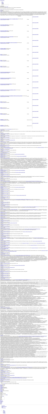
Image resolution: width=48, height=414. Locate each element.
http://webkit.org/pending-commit (4, 248)
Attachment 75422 (2, 187)
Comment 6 (1, 141)
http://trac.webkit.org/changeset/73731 (27, 231)
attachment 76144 (6, 231)
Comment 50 (1, 254)
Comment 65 (1, 366)
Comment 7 (1, 144)
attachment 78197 (4, 275)
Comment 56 (1, 272)
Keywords (1, 400)
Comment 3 (1, 135)
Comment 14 (1, 169)
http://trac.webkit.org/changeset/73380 (21, 195)
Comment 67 (1, 372)
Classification (1, 387)
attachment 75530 (4, 191)
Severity (1, 386)
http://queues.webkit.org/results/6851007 (20, 187)
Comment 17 (1, 175)
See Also (1, 402)
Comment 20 (1, 184)
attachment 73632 (6, 147)
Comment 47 (1, 247)
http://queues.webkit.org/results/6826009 (21, 156)
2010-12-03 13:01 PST (3, 49)
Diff (37, 16)
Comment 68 (1, 374)
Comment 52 (1, 264)
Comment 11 (1, 153)
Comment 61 (1, 335)
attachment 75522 (4, 189)
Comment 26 (1, 196)
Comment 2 (1, 133)
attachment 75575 (4, 193)
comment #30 (4, 209)
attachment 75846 (4, 204)
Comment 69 (1, 376)
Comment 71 (1, 381)
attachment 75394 (6, 158)
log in (4, 383)
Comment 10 (1, 151)
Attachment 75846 (2, 218)
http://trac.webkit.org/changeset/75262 (9, 375)
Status (1, 384)
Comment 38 (1, 226)
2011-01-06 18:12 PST (3, 108)
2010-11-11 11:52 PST (3, 19)
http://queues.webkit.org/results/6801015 (19, 154)
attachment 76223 (4, 233)
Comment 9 (1, 149)
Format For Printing (4, 406)
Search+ (3, 3)
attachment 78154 (4, 253)
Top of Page (3, 405)
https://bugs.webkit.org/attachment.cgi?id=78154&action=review (23, 255)
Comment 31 (1, 208)
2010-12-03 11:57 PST (3, 43)
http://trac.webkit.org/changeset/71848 (4, 145)
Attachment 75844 (2, 215)
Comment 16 (1, 173)
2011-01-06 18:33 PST (3, 120)
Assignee (1, 391)
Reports (4, 412)
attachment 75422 (4, 174)
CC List (1, 395)
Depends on (1, 401)
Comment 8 (1, 146)
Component (1, 390)
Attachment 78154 (2, 265)
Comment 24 (1, 192)
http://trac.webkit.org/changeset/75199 (9, 267)
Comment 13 (1, 157)
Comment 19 (1, 180)
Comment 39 (1, 228)
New (3, 410)
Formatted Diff (35, 16)
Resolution (1, 385)
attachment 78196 (4, 273)
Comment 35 (1, 220)
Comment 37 (1, 224)
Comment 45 (1, 242)
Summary (1, 9)
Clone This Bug (4, 407)
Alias (1, 403)
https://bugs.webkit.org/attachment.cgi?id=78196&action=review (23, 279)
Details (33, 16)
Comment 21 (1, 186)
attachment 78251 (4, 371)
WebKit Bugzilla (2, 0)
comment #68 (4, 377)
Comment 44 (1, 240)
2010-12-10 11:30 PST (3, 90)
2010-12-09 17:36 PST (3, 84)
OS (0, 389)
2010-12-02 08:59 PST (3, 25)
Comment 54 (1, 268)
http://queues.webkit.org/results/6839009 (20, 170)
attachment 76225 (4, 235)
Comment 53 (1, 266)
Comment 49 (1, 252)
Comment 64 (1, 364)
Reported (1, 392)
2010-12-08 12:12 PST (3, 78)
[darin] (2, 398)
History (7, 394)
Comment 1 (1, 130)
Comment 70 (1, 379)
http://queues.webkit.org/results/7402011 (20, 265)
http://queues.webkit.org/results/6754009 (20, 172)
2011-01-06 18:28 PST (3, 114)
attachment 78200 (4, 277)
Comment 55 (1, 270)
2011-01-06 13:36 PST (3, 102)
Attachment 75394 (2, 154)
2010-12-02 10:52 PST (3, 31)
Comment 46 (1, 244)
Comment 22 (1, 188)
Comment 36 (1, 222)
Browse (3, 2)
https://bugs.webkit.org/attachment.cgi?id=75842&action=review (23, 199)
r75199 (4, 267)
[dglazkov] (2, 399)
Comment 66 (1, 370)
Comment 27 (1, 198)
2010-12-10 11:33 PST (3, 96)
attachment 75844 (4, 202)
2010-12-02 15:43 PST (3, 37)
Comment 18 (1, 178)
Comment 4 (1, 137)
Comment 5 (1, 139)
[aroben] (2, 397)
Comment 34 (1, 217)
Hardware (1, 388)
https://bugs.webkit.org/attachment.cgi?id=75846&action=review (31, 206)
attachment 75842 (4, 197)
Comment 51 (1, 262)
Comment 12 (1, 155)
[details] (9, 147)
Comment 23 (1, 190)
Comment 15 (1, 171)
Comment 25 (1, 194)
